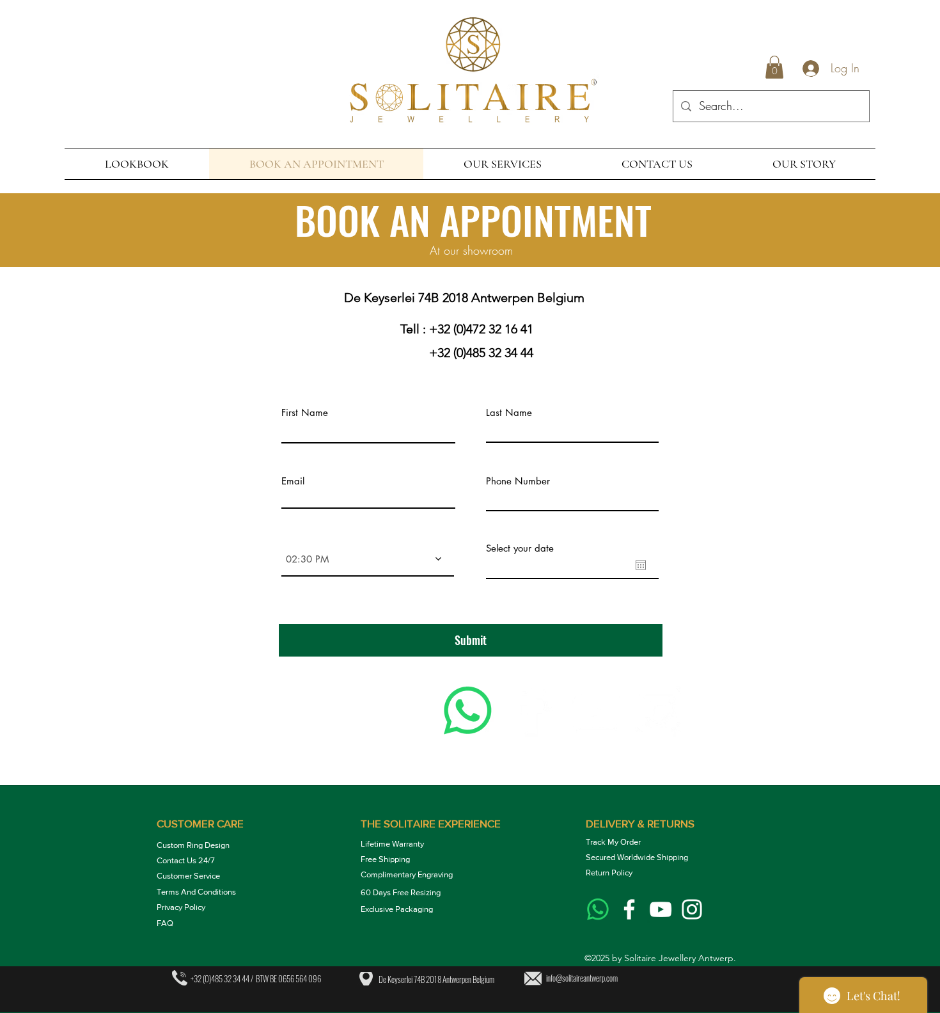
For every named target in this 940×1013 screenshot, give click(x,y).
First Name (304, 412)
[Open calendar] (641, 565)
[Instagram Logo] (691, 909)
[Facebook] (531, 710)
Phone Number (518, 481)
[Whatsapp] (467, 710)
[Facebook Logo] (629, 909)
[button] (774, 67)
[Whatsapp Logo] (597, 909)
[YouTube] (595, 710)
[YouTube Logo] (660, 909)
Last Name (509, 412)
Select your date (520, 548)
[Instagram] (659, 710)
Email (292, 481)
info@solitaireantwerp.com (582, 977)
